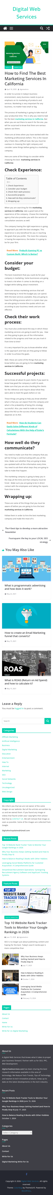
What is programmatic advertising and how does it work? (25, 587)
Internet (5, 766)
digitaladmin (24, 89)
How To (8, 67)
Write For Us (7, 1026)
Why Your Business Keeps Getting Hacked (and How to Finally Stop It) (33, 959)
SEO (4, 775)
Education (6, 754)
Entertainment (8, 758)
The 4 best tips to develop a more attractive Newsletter (26, 530)
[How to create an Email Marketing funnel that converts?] (26, 604)
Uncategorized (8, 787)
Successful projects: (16, 195)
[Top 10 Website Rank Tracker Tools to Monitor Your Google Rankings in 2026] (26, 900)
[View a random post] (48, 28)
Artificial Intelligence (11, 741)
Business (6, 745)
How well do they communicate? (22, 198)
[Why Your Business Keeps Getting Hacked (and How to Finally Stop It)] (10, 961)
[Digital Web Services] (5, 28)
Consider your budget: (17, 189)
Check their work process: (19, 192)
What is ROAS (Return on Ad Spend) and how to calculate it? (26, 681)
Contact (5, 1018)
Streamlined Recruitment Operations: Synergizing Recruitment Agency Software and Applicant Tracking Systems (25, 872)
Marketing (18, 67)
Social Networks (9, 779)
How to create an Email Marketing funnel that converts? (25, 634)
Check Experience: (16, 185)
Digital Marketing (9, 749)
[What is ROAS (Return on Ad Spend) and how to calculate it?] (26, 652)
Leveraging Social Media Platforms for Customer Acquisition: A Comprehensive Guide (34, 990)
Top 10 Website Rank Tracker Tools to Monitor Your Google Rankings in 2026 (25, 927)
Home (4, 1022)
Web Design (7, 791)
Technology (7, 783)
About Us (6, 1014)
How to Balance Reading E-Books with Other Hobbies (24, 858)
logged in (19, 708)
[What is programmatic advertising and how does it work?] (26, 557)
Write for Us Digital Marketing (15, 1031)
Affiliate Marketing (10, 737)
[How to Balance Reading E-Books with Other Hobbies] (10, 976)
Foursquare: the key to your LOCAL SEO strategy (28, 540)
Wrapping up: (14, 201)
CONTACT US (17, 819)
